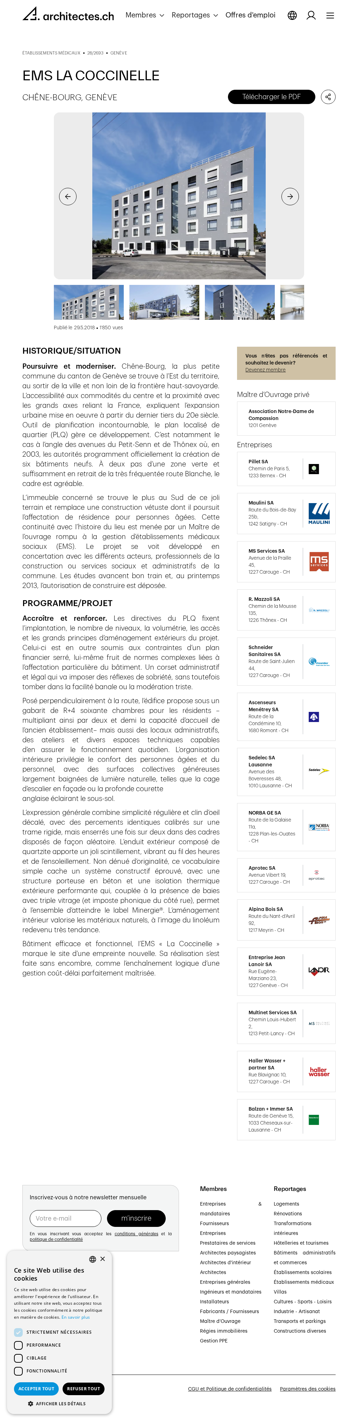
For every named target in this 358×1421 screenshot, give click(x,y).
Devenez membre (265, 370)
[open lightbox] (179, 195)
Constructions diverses (300, 1331)
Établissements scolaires (303, 1272)
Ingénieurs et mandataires (231, 1292)
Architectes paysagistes (228, 1253)
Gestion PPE (214, 1341)
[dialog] (59, 1332)
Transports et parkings (300, 1321)
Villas (280, 1292)
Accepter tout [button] (36, 1389)
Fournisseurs (214, 1223)
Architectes (213, 1272)
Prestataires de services (228, 1243)
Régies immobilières (224, 1331)
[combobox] (92, 1259)
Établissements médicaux (304, 1282)
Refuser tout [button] (83, 1389)
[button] (146, 15)
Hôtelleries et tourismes (301, 1243)
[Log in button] (311, 15)
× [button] (102, 1259)
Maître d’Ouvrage (220, 1321)
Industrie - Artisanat (297, 1311)
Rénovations (288, 1214)
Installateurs (214, 1301)
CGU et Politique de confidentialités (230, 1389)
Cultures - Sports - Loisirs (303, 1301)
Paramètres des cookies (308, 1389)
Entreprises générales (225, 1282)
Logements (286, 1204)
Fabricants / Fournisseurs (229, 1311)
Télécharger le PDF (271, 97)
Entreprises (213, 1233)
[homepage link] (68, 14)
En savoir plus (76, 1317)
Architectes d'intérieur (225, 1262)
